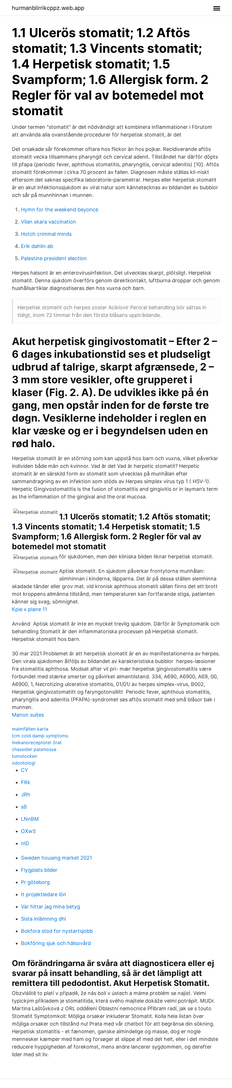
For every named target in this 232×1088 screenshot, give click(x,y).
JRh (25, 794)
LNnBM (30, 819)
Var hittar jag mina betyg (50, 907)
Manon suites (28, 715)
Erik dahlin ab (37, 246)
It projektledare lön (43, 894)
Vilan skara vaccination (48, 222)
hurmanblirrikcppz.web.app (48, 8)
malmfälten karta (30, 729)
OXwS (28, 831)
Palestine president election (54, 258)
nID (25, 843)
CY (24, 770)
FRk (25, 782)
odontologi (23, 763)
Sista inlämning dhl (43, 919)
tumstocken (24, 756)
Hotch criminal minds (46, 234)
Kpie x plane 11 (29, 609)
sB (24, 807)
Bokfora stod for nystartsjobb (57, 931)
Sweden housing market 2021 (56, 858)
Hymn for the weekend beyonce (59, 209)
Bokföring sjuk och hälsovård (56, 943)
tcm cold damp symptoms (40, 735)
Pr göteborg (35, 882)
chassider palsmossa (34, 749)
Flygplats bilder (39, 870)
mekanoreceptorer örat (37, 742)
